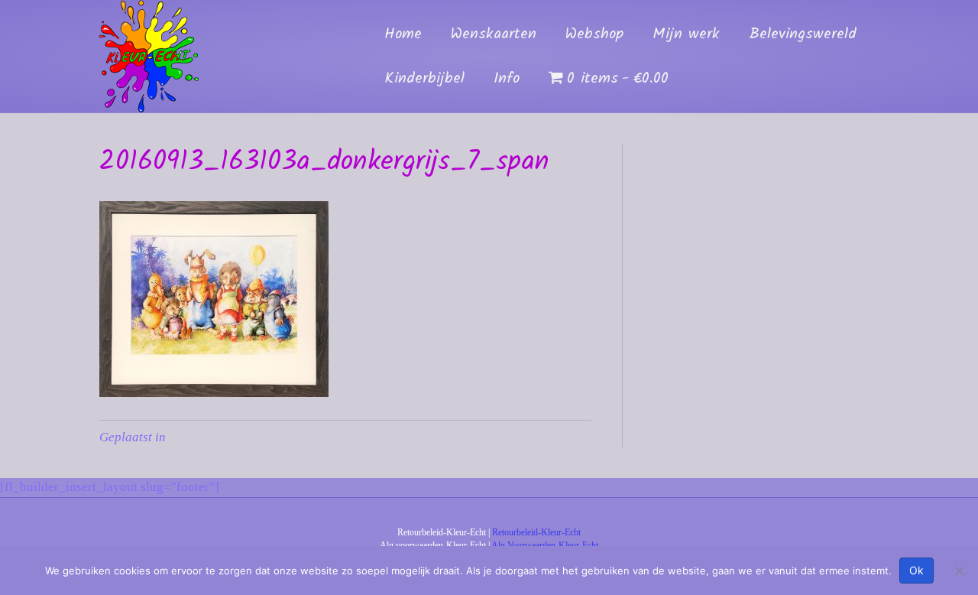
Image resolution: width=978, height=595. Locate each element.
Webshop (594, 34)
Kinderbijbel (424, 79)
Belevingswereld (803, 34)
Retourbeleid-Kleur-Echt (536, 532)
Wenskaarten (493, 34)
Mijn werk (686, 34)
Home (403, 34)
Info (507, 79)
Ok (916, 570)
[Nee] (959, 570)
